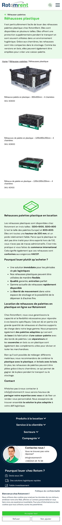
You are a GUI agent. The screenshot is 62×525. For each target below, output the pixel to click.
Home (5, 61)
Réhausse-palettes (18, 61)
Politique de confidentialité (47, 491)
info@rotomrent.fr (33, 457)
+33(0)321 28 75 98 (34, 461)
